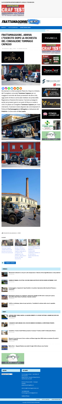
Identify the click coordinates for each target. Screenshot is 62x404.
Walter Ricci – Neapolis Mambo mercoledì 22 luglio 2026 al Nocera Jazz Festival (28, 346)
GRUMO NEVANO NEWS (25, 27)
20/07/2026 (12, 341)
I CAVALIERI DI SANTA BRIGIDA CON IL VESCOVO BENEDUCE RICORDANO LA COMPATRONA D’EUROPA (32, 323)
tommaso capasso (10, 263)
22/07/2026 (12, 332)
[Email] (17, 88)
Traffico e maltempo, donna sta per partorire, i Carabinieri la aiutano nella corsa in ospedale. (32, 303)
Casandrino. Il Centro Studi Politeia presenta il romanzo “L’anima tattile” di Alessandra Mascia (32, 330)
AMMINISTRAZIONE (22, 48)
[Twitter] (12, 88)
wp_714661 (13, 48)
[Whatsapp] (9, 88)
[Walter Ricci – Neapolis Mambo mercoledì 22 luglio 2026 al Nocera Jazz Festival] (5, 347)
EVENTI (4, 311)
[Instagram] (6, 88)
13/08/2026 (12, 305)
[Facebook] (3, 88)
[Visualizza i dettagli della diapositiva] (13, 10)
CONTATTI (3, 27)
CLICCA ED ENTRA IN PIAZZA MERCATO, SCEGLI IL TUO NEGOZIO (18, 2)
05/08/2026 (12, 318)
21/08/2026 (12, 274)
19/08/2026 (12, 282)
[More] (20, 88)
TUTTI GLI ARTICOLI (13, 27)
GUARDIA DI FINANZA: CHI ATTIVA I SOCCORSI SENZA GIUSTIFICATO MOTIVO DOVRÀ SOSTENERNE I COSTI (33, 280)
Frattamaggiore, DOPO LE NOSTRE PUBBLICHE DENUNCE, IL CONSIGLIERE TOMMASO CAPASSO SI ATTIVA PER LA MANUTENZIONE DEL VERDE (34, 252)
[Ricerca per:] (52, 30)
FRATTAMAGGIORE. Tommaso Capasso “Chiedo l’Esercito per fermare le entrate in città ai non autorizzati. (7, 249)
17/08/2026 (12, 291)
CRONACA (5, 269)
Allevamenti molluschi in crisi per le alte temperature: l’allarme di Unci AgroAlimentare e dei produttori (34, 272)
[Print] (14, 88)
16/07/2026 (12, 347)
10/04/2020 (6, 48)
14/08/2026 (12, 298)
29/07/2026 (12, 324)
